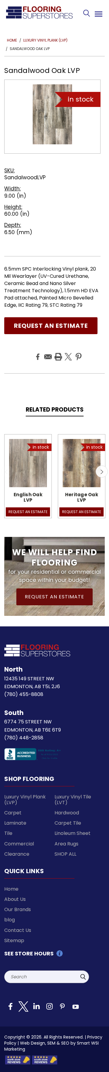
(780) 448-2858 (23, 737)
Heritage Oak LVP (81, 497)
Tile (8, 833)
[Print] (57, 352)
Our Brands (17, 909)
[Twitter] (67, 352)
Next (102, 471)
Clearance (16, 854)
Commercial (19, 843)
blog (9, 919)
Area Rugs (66, 843)
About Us (15, 899)
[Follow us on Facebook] (10, 1008)
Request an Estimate (51, 325)
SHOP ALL (65, 854)
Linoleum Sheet (72, 833)
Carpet (12, 812)
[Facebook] (37, 352)
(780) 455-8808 (23, 694)
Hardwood (66, 812)
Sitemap (14, 940)
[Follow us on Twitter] (23, 1008)
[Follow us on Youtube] (75, 1008)
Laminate (15, 823)
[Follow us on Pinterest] (62, 1008)
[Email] (47, 352)
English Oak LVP (28, 497)
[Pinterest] (78, 352)
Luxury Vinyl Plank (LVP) (25, 799)
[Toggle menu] (97, 12)
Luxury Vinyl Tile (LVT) (72, 799)
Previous (7, 471)
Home (11, 888)
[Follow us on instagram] (49, 1008)
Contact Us (17, 930)
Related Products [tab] (55, 410)
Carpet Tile (67, 823)
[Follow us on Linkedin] (36, 1008)
